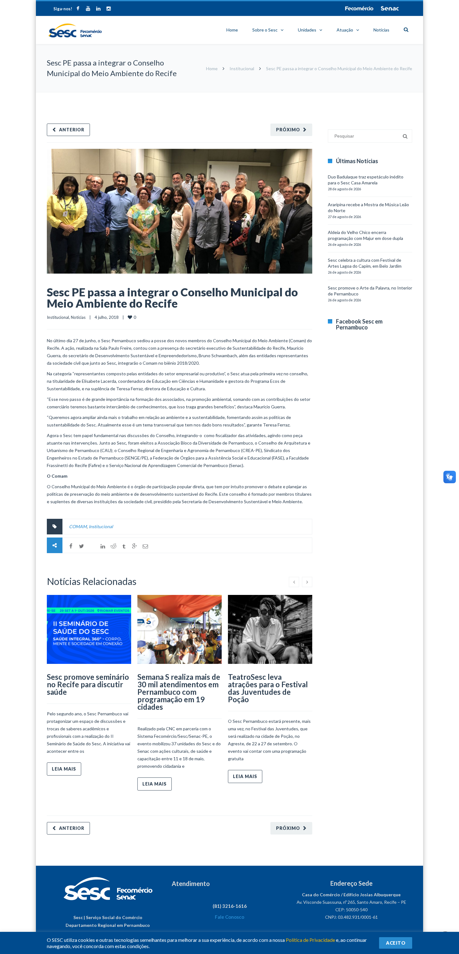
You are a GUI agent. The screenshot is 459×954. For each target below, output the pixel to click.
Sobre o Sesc (265, 29)
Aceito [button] (395, 943)
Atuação (345, 29)
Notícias (381, 29)
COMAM (78, 526)
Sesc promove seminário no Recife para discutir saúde (88, 684)
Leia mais (64, 768)
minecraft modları (329, 95)
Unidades (307, 29)
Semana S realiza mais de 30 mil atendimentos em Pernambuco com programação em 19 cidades (178, 691)
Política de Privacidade (310, 940)
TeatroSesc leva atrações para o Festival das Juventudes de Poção (268, 688)
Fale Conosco (229, 917)
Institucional (242, 68)
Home (232, 29)
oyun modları (386, 95)
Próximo (288, 129)
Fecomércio (359, 8)
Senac (390, 8)
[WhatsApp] (92, 546)
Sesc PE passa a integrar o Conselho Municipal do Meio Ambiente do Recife (172, 297)
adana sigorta (360, 95)
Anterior (71, 129)
